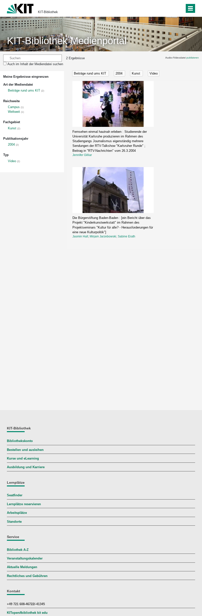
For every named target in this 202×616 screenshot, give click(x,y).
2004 (11, 144)
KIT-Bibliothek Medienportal (67, 40)
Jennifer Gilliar (82, 155)
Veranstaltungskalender (25, 558)
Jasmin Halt (80, 236)
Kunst (12, 128)
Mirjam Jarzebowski (103, 236)
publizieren (192, 57)
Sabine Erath (126, 236)
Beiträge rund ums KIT (24, 90)
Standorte (14, 521)
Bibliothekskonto (20, 441)
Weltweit (14, 112)
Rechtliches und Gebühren (27, 576)
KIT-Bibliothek (48, 12)
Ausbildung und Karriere (26, 467)
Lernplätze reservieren (24, 504)
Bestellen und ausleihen (25, 450)
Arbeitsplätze (17, 513)
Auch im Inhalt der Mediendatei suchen (35, 64)
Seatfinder (14, 495)
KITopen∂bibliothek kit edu (27, 613)
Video (12, 161)
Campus (14, 107)
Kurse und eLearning (23, 458)
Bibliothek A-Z (18, 550)
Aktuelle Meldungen (22, 567)
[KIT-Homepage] (20, 8)
